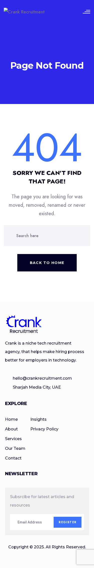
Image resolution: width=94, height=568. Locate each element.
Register (67, 522)
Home (11, 419)
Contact (13, 458)
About (11, 429)
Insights (38, 419)
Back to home (47, 262)
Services (13, 438)
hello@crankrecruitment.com (42, 378)
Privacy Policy (44, 429)
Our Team (15, 448)
